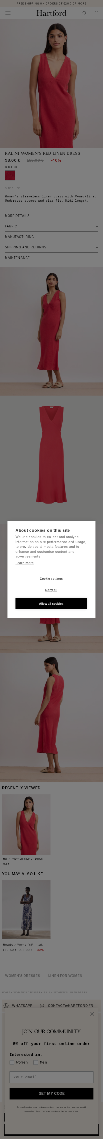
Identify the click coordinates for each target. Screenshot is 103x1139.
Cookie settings (51, 578)
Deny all (51, 589)
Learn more (25, 563)
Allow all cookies (51, 603)
